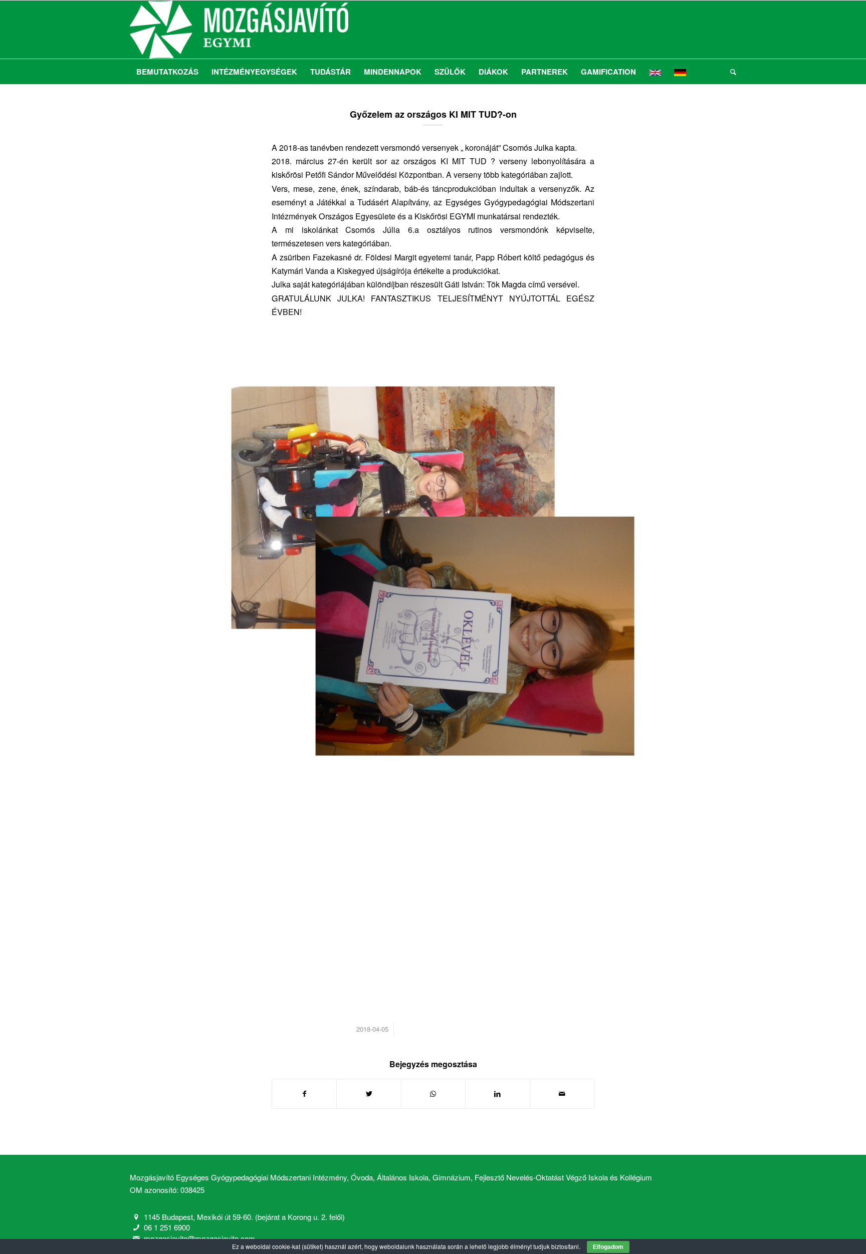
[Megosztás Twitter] (368, 1093)
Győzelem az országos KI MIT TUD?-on (433, 114)
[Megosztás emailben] (562, 1093)
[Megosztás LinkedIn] (497, 1093)
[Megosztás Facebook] (304, 1093)
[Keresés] (730, 71)
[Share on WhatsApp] (433, 1093)
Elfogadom (608, 1246)
